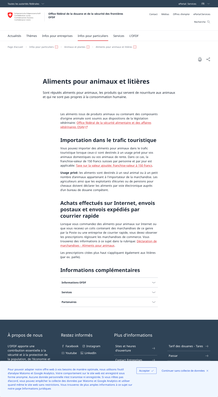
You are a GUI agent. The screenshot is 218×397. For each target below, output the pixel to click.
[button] (14, 36)
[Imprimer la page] (200, 59)
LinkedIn (90, 353)
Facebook (72, 346)
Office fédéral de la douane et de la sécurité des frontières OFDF (86, 15)
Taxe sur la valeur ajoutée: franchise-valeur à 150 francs (114, 165)
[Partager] (208, 59)
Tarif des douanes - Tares (186, 346)
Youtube (71, 353)
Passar (173, 356)
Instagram (93, 346)
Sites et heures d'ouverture (125, 348)
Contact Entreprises (128, 360)
